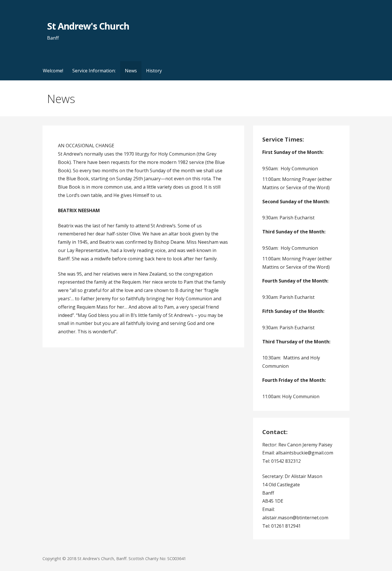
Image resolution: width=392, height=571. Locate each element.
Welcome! (53, 70)
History (154, 70)
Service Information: (94, 70)
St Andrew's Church (88, 26)
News (131, 70)
